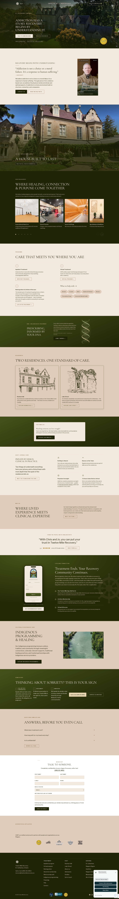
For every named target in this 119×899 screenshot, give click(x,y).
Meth (78, 291)
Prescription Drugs (66, 296)
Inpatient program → (23, 279)
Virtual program (48, 866)
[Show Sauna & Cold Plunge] (22, 234)
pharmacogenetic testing (66, 484)
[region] (59, 215)
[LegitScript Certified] (51, 895)
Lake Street (68, 866)
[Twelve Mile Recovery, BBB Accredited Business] (58, 895)
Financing (46, 880)
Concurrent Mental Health (81, 296)
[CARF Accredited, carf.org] (103, 41)
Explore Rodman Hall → (26, 405)
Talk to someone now (95, 3)
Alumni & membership (50, 872)
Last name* (63, 774)
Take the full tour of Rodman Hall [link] (26, 163)
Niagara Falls (89, 872)
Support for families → (45, 437)
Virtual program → (68, 279)
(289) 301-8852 (59, 770)
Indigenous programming (51, 877)
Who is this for (39, 786)
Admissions (68, 872)
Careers (46, 885)
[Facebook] (89, 895)
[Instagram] (92, 895)
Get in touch (68, 877)
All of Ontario (89, 877)
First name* (38, 774)
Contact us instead (95, 694)
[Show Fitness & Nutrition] (18, 234)
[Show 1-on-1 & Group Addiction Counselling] (28, 234)
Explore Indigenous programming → (28, 661)
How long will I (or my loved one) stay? (36, 735)
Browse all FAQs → (31, 745)
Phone (62, 780)
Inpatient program (49, 863)
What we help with (36, 91)
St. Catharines (90, 863)
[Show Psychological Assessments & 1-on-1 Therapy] (31, 234)
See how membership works (33, 608)
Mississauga (89, 874)
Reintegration (48, 869)
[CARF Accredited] (66, 895)
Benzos (98, 291)
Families (67, 874)
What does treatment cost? (33, 730)
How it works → (60, 338)
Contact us (21, 91)
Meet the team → (70, 516)
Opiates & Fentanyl (87, 291)
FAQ (45, 883)
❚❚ (116, 46)
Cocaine (71, 291)
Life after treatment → (24, 304)
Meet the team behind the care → (27, 478)
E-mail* (37, 780)
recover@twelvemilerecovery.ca (24, 873)
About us (67, 869)
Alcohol (64, 291)
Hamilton (88, 869)
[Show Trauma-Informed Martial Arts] (15, 234)
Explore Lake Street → (71, 405)
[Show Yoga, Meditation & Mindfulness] (25, 234)
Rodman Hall (68, 863)
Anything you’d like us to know (43, 793)
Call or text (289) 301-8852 (35, 41)
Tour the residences (42, 36)
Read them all (72, 548)
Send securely (42, 808)
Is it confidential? (30, 740)
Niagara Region (90, 866)
